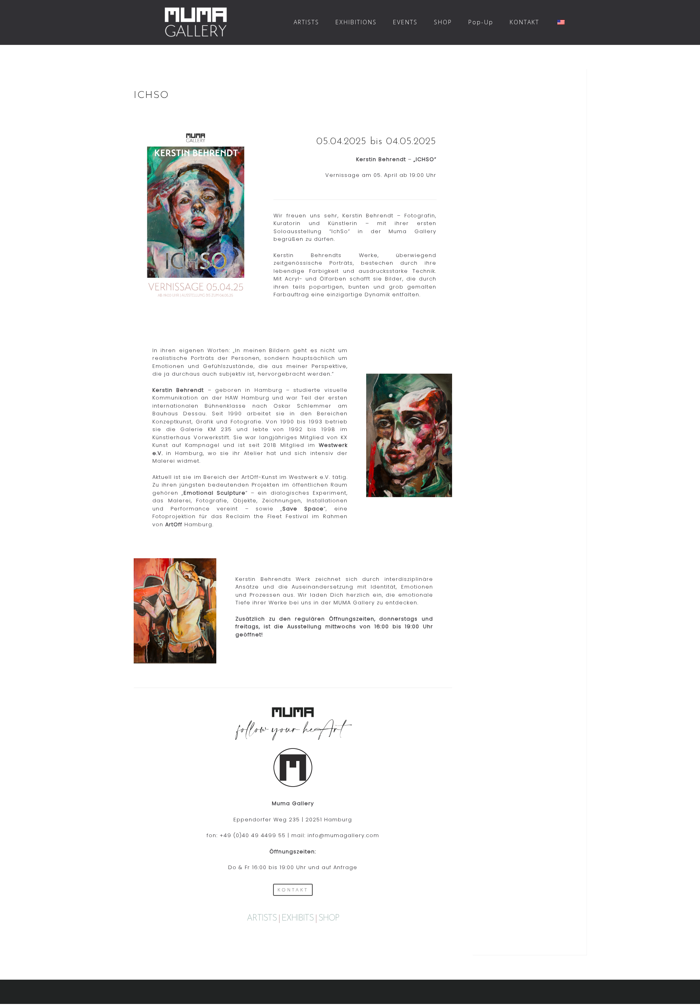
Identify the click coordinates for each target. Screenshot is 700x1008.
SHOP (443, 22)
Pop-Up (480, 22)
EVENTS (405, 22)
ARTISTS (306, 22)
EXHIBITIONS (356, 22)
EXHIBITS (298, 918)
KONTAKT (524, 22)
